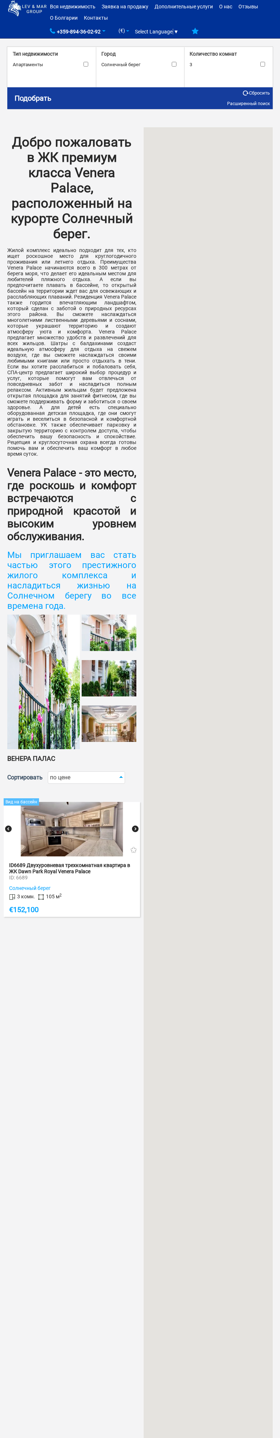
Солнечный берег (120, 64)
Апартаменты (28, 64)
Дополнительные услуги (184, 6)
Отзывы (248, 6)
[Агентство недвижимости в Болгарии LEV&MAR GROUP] (27, 8)
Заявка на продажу (125, 6)
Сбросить (259, 93)
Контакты (96, 18)
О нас (225, 6)
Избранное (195, 34)
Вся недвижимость (73, 6)
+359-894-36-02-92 (79, 32)
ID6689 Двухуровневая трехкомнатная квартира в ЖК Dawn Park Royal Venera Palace (69, 868)
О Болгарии (64, 18)
